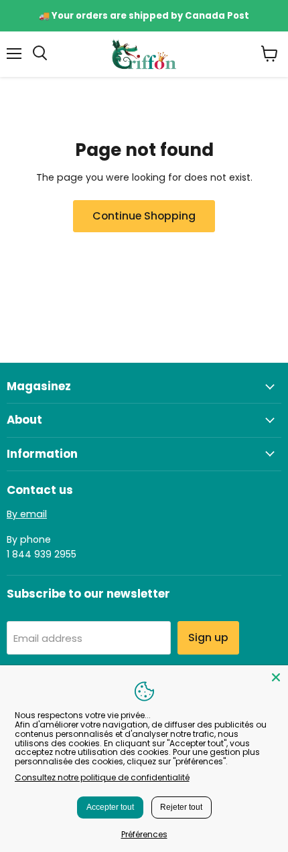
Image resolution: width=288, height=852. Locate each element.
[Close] (276, 677)
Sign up (208, 637)
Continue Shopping (144, 216)
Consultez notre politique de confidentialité (102, 777)
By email (27, 514)
